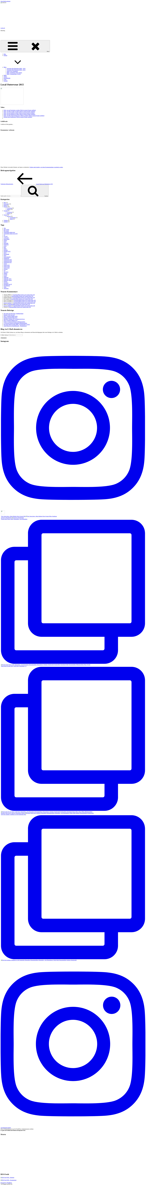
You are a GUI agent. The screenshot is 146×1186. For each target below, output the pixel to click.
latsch (5, 252)
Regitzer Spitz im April (9, 315)
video (5, 287)
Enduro (8, 209)
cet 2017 (6, 236)
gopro (5, 246)
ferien (5, 242)
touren (5, 276)
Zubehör (6, 221)
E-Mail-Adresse (5, 335)
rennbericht (6, 258)
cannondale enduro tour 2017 (11, 233)
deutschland (6, 239)
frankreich (6, 244)
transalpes (6, 283)
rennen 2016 (7, 266)
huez (5, 247)
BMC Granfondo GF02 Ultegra (14, 72)
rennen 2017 (7, 268)
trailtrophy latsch (8, 280)
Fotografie (6, 204)
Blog (5, 54)
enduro (5, 240)
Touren (5, 215)
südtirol (5, 273)
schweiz (6, 269)
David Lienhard (7, 303)
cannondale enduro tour (9, 232)
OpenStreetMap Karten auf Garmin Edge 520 (24, 294)
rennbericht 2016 (8, 261)
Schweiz (9, 216)
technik (5, 274)
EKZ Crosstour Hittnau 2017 (11, 320)
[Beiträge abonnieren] (4, 1177)
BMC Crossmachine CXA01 (14, 74)
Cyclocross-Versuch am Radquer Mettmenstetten (15, 323)
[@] (73, 430)
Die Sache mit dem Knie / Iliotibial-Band (13, 313)
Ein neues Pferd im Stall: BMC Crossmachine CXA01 (17, 324)
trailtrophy (6, 277)
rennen (5, 263)
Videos (5, 76)
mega (5, 255)
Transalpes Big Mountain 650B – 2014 (16, 70)
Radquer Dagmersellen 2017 (10, 317)
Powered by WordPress (6, 1182)
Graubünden (13, 217)
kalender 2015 (7, 251)
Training (6, 220)
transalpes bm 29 (8, 284)
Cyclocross (9, 208)
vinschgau (6, 288)
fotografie (6, 243)
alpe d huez (6, 229)
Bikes (5, 67)
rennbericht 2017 (8, 262)
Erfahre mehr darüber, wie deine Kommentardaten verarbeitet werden (46, 167)
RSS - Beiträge (10, 1177)
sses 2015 (6, 272)
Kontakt (6, 80)
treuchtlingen (7, 285)
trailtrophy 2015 (7, 278)
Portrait (5, 55)
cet (4, 235)
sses (5, 270)
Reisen (5, 205)
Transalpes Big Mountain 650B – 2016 (16, 68)
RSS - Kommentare (11, 1180)
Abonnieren (3, 337)
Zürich (11, 219)
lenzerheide (6, 254)
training (5, 281)
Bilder (5, 75)
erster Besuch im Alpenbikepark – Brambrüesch (15, 326)
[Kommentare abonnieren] (4, 1180)
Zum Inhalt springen (5, 1)
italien (5, 248)
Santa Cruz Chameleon (12, 71)
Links (5, 79)
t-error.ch (3, 28)
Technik (6, 210)
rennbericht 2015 (8, 259)
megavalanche (7, 257)
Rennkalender (7, 78)
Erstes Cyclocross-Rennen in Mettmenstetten (14, 321)
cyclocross (6, 237)
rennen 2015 (7, 265)
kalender (6, 250)
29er (5, 228)
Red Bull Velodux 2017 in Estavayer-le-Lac (14, 319)
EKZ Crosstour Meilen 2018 (10, 316)
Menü (48, 51)
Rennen (5, 206)
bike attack (6, 231)
